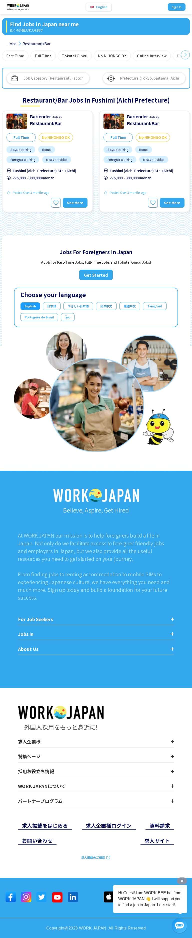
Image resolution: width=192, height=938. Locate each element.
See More (75, 202)
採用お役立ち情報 (36, 771)
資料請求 (160, 825)
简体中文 (106, 306)
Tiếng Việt (154, 306)
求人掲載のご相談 (93, 857)
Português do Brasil (39, 317)
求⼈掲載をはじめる (45, 825)
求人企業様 (29, 742)
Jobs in (26, 634)
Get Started (96, 275)
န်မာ (67, 317)
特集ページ (29, 756)
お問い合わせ (37, 840)
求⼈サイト (157, 840)
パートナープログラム (40, 801)
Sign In (177, 7)
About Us (28, 649)
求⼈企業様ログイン (109, 825)
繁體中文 (130, 306)
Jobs (12, 44)
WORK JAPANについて (42, 786)
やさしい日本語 (78, 306)
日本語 (51, 306)
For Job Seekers (35, 619)
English (30, 306)
